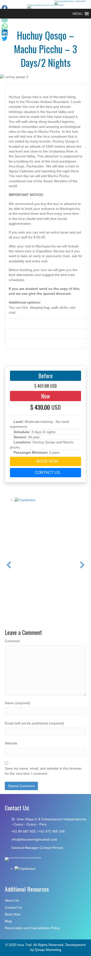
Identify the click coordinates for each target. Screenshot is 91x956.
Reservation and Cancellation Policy (32, 928)
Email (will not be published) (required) (34, 723)
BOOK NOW (47, 461)
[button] (78, 14)
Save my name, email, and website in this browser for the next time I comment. (43, 770)
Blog (8, 921)
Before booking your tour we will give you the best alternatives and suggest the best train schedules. (43, 275)
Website (11, 743)
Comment (12, 641)
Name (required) (17, 703)
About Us (12, 900)
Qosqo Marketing (48, 950)
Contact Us (13, 907)
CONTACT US (47, 472)
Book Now (12, 914)
